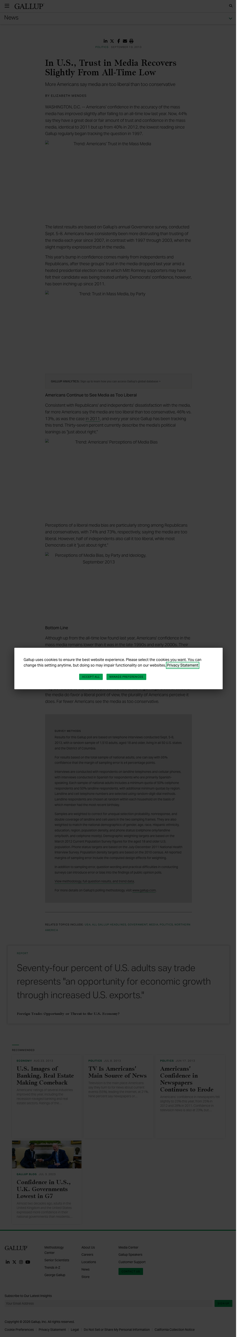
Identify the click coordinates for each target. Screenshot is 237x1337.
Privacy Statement (182, 665)
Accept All (91, 676)
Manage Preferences (126, 676)
